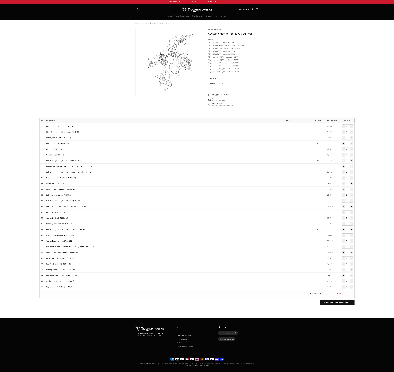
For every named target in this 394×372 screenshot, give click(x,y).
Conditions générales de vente (213, 363)
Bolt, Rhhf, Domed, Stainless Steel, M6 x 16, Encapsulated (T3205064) (72, 247)
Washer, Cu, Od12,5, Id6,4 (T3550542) (60, 281)
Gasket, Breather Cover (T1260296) (59, 241)
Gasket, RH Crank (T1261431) (57, 183)
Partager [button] (213, 78)
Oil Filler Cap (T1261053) (55, 149)
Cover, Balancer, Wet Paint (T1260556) (60, 189)
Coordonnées (199, 363)
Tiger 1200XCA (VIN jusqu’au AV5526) (152, 23)
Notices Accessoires (227, 339)
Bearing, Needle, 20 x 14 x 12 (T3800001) (61, 269)
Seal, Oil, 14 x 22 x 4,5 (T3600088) (58, 264)
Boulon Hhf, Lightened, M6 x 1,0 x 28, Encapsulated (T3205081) (69, 166)
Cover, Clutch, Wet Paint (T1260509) (59, 126)
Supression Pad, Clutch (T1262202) (59, 287)
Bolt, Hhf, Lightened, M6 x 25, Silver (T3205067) (64, 160)
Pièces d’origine (182, 339)
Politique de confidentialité (186, 363)
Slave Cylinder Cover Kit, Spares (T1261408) (62, 132)
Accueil (137, 23)
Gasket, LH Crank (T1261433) (57, 218)
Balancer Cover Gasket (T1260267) (59, 195)
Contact (179, 343)
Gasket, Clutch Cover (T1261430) (58, 138)
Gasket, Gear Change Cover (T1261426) (61, 258)
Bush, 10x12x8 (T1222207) (56, 212)
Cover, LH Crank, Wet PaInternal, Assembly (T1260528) (66, 206)
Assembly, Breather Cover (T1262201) (60, 235)
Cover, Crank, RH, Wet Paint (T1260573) (61, 178)
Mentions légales (205, 365)
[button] (137, 9)
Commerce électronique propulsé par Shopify (165, 363)
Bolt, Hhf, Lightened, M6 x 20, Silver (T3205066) (64, 201)
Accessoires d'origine (184, 335)
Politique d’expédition (192, 365)
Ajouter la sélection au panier (337, 302)
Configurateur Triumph (228, 333)
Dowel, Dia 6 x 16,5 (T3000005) (57, 143)
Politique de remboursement (231, 363)
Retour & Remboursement (185, 346)
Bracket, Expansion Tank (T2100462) (60, 224)
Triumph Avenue (148, 363)
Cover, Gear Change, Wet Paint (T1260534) (62, 252)
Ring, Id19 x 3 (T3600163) (55, 155)
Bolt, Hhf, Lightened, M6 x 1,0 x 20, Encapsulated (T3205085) (68, 172)
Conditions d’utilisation (247, 363)
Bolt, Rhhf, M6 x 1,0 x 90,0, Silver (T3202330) (62, 275)
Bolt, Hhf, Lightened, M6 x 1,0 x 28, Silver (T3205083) (65, 229)
